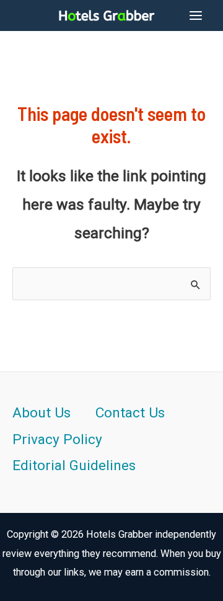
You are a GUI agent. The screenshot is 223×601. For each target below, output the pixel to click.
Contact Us (130, 412)
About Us (41, 412)
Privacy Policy (57, 439)
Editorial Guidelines (74, 465)
